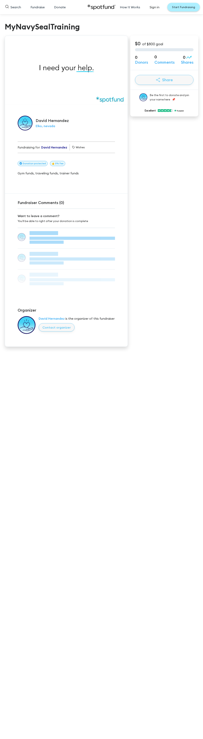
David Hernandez (52, 318)
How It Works (130, 7)
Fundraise (38, 7)
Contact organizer (56, 327)
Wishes (80, 147)
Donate (60, 7)
